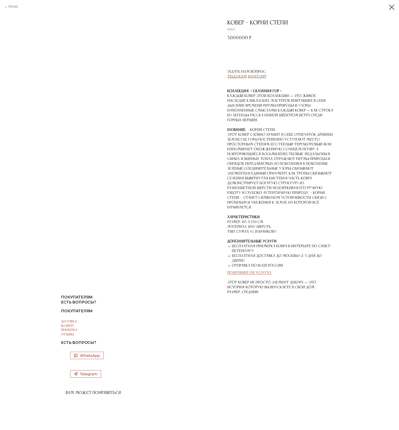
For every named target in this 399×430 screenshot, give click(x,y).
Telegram (237, 76)
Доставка (69, 321)
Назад (13, 6)
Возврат (67, 326)
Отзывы (67, 334)
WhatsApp (257, 76)
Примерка (69, 330)
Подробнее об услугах (249, 272)
